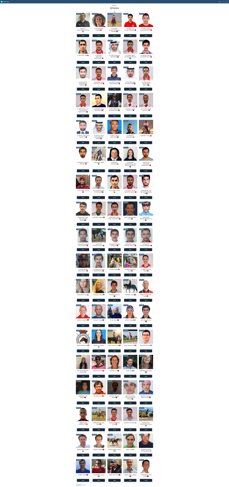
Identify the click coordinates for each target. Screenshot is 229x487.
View (83, 35)
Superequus (7, 2)
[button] (220, 2)
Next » (84, 485)
